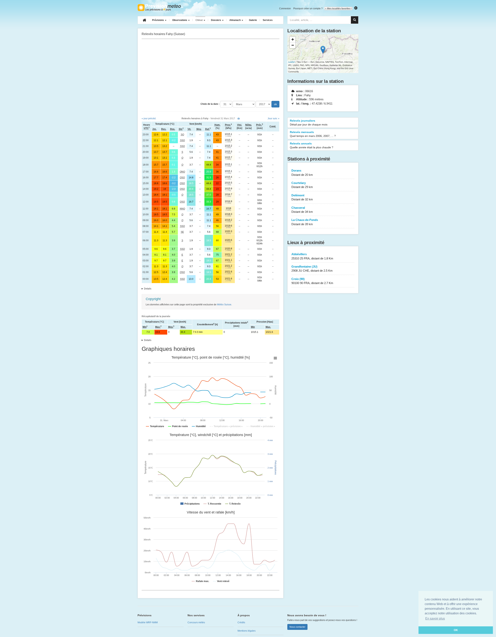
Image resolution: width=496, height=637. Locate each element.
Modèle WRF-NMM (148, 622)
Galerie (253, 20)
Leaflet (291, 61)
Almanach (235, 20)
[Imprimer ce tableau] (239, 118)
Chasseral (302, 209)
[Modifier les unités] (355, 8)
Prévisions (158, 20)
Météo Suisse (224, 304)
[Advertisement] (210, 70)
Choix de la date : (210, 104)
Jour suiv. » (273, 118)
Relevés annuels (311, 145)
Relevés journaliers (308, 122)
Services (268, 20)
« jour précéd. (149, 118)
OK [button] (456, 630)
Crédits (241, 622)
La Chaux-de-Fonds (304, 222)
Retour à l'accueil (160, 7)
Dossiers (216, 20)
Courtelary (302, 185)
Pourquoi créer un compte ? (308, 8)
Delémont (302, 197)
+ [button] (292, 39)
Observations (180, 20)
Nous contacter (297, 627)
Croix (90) (312, 281)
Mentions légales (247, 630)
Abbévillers (312, 256)
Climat (199, 20)
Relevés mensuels (313, 133)
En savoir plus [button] (435, 618)
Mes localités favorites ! (339, 8)
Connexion (285, 8)
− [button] (292, 45)
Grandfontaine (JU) (312, 268)
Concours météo (196, 622)
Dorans (302, 172)
